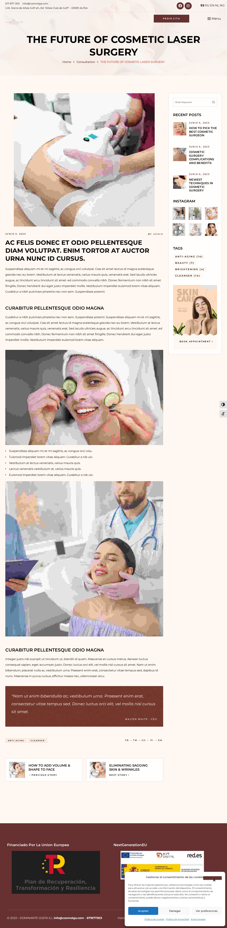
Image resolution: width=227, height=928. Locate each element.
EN (212, 5)
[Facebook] (180, 5)
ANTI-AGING (16, 740)
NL (217, 5)
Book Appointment (195, 341)
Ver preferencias (207, 911)
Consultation (86, 62)
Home (66, 62)
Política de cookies (154, 919)
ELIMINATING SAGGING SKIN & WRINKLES (128, 768)
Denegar (175, 911)
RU (207, 5)
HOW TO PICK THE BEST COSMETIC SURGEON (203, 131)
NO (222, 5)
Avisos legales (198, 919)
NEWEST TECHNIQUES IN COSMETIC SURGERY (201, 185)
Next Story (118, 775)
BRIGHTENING (190, 269)
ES (202, 5)
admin (158, 234)
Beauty (184, 262)
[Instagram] (188, 5)
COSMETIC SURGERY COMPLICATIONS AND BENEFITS (201, 157)
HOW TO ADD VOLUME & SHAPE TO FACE (49, 768)
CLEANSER (38, 740)
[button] (212, 878)
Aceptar (143, 911)
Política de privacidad (177, 919)
